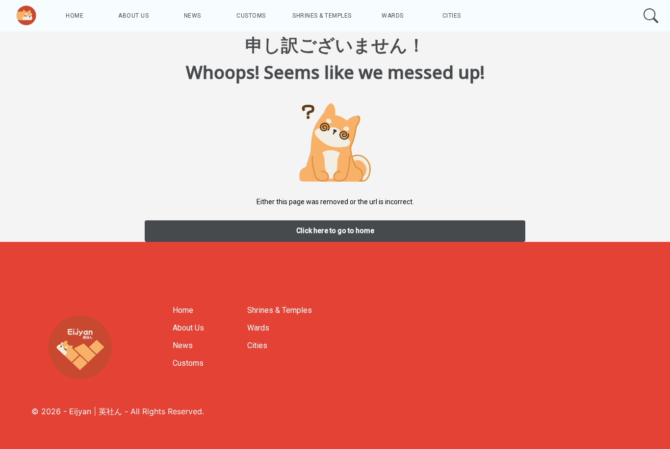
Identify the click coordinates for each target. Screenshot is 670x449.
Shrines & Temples (322, 15)
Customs (251, 15)
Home (74, 15)
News (192, 15)
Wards (393, 15)
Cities (451, 15)
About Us (133, 15)
